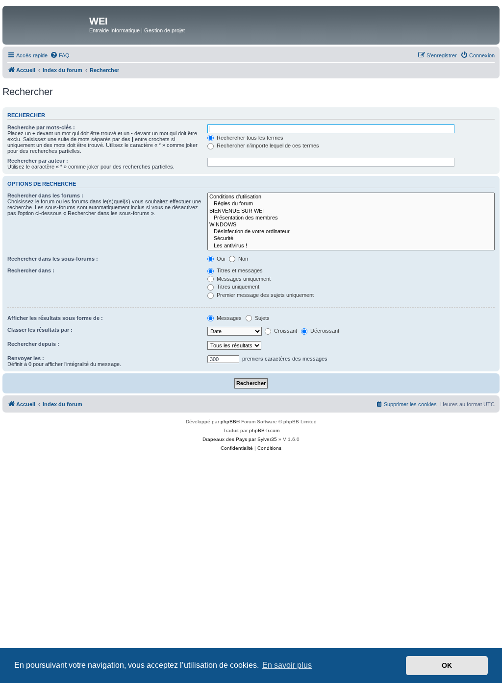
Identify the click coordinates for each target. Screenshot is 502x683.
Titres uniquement (237, 287)
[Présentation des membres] (351, 218)
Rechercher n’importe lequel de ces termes (267, 145)
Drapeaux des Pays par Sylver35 (239, 439)
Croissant (285, 331)
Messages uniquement (243, 279)
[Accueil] (47, 24)
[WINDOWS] (351, 224)
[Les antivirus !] (351, 246)
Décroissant (324, 331)
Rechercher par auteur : (37, 161)
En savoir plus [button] (287, 665)
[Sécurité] (351, 238)
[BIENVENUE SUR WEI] (351, 211)
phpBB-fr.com (264, 430)
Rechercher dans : (30, 270)
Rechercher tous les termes (249, 138)
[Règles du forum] (351, 203)
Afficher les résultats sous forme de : (55, 318)
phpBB (228, 421)
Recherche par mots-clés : (41, 127)
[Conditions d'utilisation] (351, 197)
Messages (228, 318)
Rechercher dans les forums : (45, 195)
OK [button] (447, 665)
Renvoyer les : (25, 358)
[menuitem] (60, 55)
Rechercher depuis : (33, 344)
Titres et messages (239, 270)
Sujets (261, 318)
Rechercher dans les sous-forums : (52, 259)
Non (242, 259)
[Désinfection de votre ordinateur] (351, 231)
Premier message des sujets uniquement (264, 295)
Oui (220, 259)
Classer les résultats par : (40, 330)
